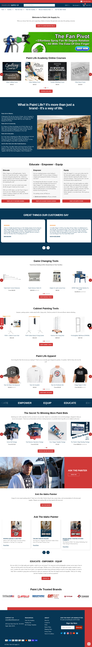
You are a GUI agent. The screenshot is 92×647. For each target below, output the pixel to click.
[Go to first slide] (90, 434)
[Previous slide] (1, 74)
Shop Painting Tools (46, 297)
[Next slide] (90, 74)
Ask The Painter (46, 505)
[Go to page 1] (42, 293)
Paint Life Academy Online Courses (46, 201)
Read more (6, 545)
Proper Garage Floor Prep (12, 538)
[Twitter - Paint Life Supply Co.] (61, 633)
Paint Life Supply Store (76, 201)
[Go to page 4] (46, 293)
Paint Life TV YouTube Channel (15, 201)
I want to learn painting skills (46, 25)
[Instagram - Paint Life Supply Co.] (68, 633)
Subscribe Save (87, 1)
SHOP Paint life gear (46, 392)
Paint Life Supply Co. (14, 644)
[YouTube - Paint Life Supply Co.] (74, 633)
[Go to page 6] (49, 293)
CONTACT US (46, 578)
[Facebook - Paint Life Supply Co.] (64, 633)
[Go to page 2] (45, 87)
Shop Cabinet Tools (46, 344)
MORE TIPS (73, 474)
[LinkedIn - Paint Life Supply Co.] (77, 633)
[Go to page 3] (46, 87)
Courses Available (46, 91)
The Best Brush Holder (41, 538)
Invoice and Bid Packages (46, 451)
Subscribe (79, 627)
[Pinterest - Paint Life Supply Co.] (71, 633)
